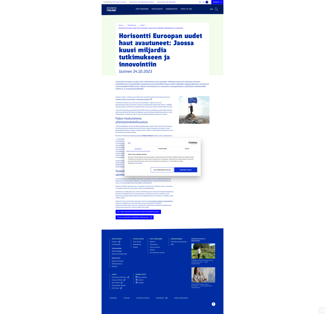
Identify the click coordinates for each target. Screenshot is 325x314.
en (200, 2)
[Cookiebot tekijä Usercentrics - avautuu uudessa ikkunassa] (189, 143)
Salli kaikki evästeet (186, 170)
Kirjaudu (216, 2)
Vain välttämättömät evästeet (162, 170)
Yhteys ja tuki (186, 9)
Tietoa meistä (157, 9)
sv (203, 2)
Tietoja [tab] (187, 148)
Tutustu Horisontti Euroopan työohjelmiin (133, 217)
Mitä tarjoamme (142, 9)
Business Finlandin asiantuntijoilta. (162, 201)
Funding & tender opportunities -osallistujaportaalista (133, 99)
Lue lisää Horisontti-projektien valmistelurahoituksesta (138, 212)
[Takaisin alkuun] (213, 304)
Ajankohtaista (171, 9)
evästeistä (139, 163)
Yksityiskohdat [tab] (162, 148)
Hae (211, 9)
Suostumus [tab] (138, 148)
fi (207, 2)
